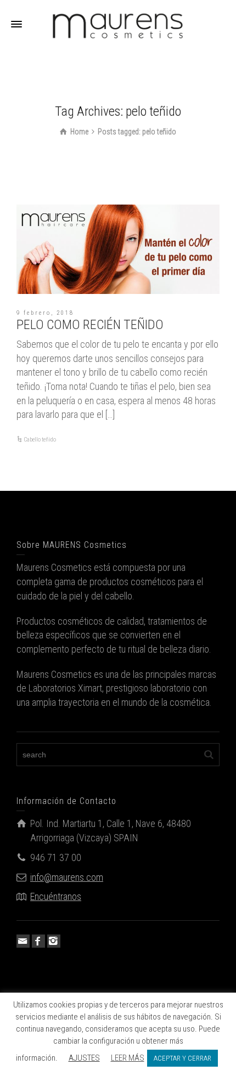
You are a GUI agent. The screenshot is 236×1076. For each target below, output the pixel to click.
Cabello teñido (40, 439)
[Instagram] (53, 941)
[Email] (23, 941)
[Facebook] (38, 941)
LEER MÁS (127, 1058)
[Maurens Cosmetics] (118, 24)
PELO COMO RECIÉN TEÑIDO (90, 324)
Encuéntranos (55, 896)
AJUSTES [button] (84, 1058)
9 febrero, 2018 (45, 312)
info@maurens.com (66, 877)
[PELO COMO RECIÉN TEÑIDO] (118, 249)
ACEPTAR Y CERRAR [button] (182, 1058)
